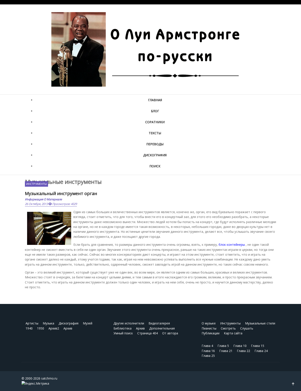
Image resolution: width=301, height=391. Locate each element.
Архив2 (53, 328)
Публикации (210, 333)
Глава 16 (208, 351)
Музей (87, 323)
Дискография (155, 155)
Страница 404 (147, 333)
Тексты (155, 133)
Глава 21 (225, 351)
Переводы (155, 144)
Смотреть (228, 328)
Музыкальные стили (260, 323)
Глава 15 (257, 346)
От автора (170, 333)
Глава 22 (243, 351)
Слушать (246, 328)
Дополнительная (162, 328)
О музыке (209, 323)
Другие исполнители (128, 323)
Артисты (32, 323)
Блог (155, 111)
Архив (67, 328)
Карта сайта (233, 333)
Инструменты (36, 184)
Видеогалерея (159, 323)
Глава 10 (240, 346)
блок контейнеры (232, 244)
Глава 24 (261, 351)
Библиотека (122, 328)
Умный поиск (123, 333)
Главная (155, 100)
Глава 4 (207, 346)
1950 (40, 328)
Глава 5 (223, 346)
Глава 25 (208, 356)
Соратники (155, 122)
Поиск (154, 166)
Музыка (48, 323)
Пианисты (209, 328)
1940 (29, 328)
